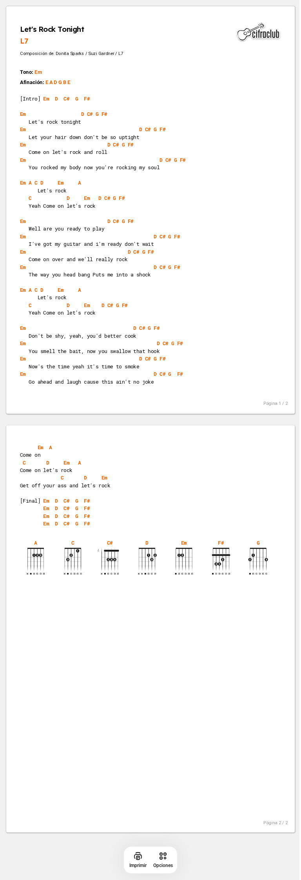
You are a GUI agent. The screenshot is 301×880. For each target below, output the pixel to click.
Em (38, 72)
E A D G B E (58, 83)
